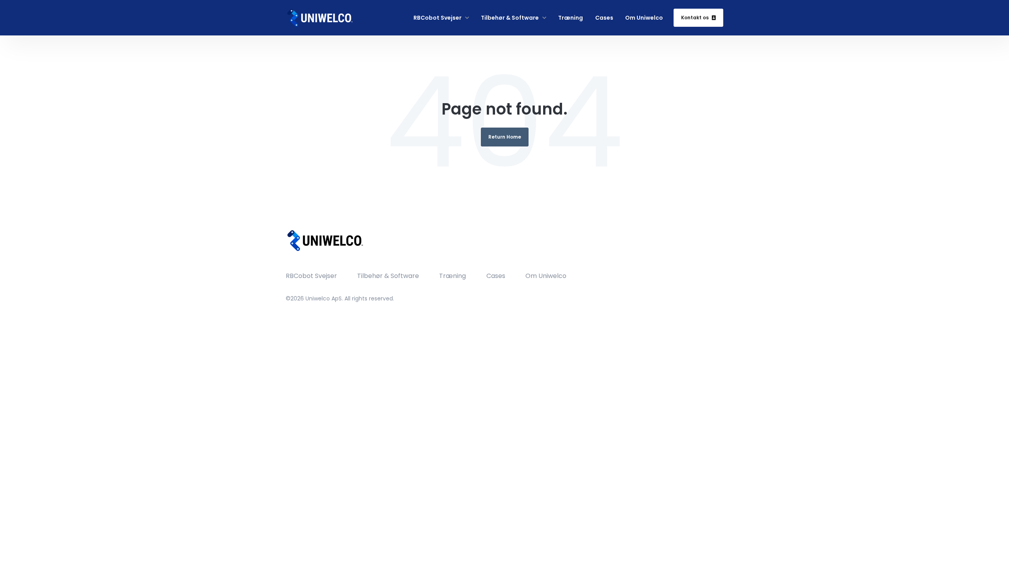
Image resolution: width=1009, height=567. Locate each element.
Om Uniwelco (644, 18)
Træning (570, 18)
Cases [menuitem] (495, 275)
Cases (604, 18)
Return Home (504, 136)
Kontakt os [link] (695, 17)
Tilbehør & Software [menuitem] (388, 275)
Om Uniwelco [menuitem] (545, 275)
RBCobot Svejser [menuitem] (311, 275)
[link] (319, 17)
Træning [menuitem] (452, 275)
